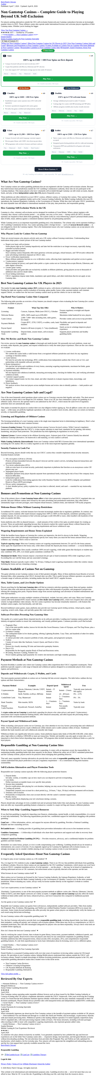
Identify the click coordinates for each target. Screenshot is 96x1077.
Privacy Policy (6, 1064)
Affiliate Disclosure (29, 1064)
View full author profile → (11, 974)
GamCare (25, 1055)
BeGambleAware (12, 1055)
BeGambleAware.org (67, 174)
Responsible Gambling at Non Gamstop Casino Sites (40, 48)
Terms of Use (17, 1064)
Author (3, 4)
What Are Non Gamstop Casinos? (14, 43)
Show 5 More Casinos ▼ (48, 169)
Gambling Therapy (38, 1055)
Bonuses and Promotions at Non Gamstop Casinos (25, 45)
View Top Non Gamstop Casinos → (14, 30)
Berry (8, 2)
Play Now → (48, 79)
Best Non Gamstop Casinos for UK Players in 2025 (47, 43)
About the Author (43, 1064)
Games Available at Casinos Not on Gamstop (62, 45)
